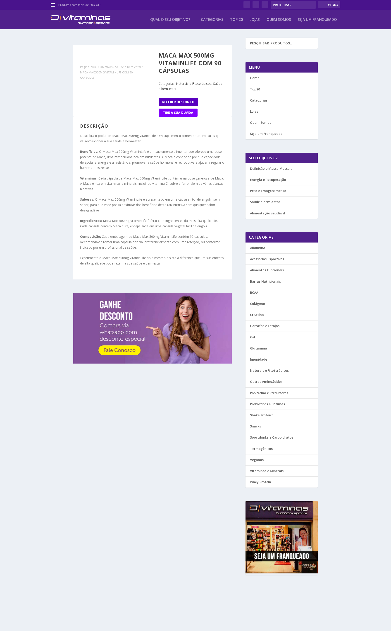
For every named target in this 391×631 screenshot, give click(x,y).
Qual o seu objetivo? (170, 20)
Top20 (255, 89)
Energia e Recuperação (268, 179)
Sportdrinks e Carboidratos (271, 437)
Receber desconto (178, 102)
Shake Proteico (262, 415)
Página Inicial (88, 67)
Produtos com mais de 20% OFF (79, 5)
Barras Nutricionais (265, 281)
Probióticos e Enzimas (267, 404)
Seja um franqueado (317, 20)
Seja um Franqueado (266, 133)
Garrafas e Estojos (264, 326)
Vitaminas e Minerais (267, 471)
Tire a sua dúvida (178, 112)
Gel (252, 337)
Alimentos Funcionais (267, 270)
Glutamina (258, 348)
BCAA (254, 292)
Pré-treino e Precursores (269, 393)
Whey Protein (260, 482)
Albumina (257, 248)
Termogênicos (261, 449)
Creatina (257, 315)
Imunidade (258, 359)
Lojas (255, 20)
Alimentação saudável (267, 213)
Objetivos (106, 67)
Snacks (255, 426)
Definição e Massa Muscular (272, 168)
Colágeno (257, 303)
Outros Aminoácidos (266, 381)
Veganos (257, 460)
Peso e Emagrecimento (268, 191)
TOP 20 (236, 20)
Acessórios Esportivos (267, 259)
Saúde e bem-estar (128, 67)
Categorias (212, 20)
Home (254, 78)
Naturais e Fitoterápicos (193, 83)
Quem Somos (279, 20)
